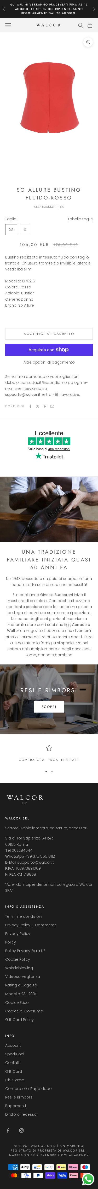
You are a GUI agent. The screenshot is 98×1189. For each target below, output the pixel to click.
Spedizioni (14, 1054)
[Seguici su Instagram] (21, 1130)
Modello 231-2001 (20, 994)
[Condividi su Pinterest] (45, 406)
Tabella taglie (80, 219)
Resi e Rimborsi (19, 1097)
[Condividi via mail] (52, 406)
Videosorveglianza (22, 976)
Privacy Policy (17, 933)
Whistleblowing (19, 968)
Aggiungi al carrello (49, 333)
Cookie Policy (17, 959)
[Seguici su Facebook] (7, 1130)
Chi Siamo (14, 1080)
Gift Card (13, 1071)
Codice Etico (17, 1002)
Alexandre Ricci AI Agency (62, 1155)
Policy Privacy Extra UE (25, 950)
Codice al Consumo (24, 1011)
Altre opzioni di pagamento (49, 362)
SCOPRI (49, 706)
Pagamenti (15, 1105)
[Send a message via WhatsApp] (88, 1179)
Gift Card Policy (19, 1019)
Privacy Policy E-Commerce (31, 925)
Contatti (12, 1062)
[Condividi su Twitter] (38, 406)
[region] (49, 753)
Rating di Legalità (21, 985)
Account (13, 1045)
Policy (10, 942)
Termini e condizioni (23, 916)
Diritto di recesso (21, 1114)
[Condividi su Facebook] (30, 406)
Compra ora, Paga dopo (28, 1088)
